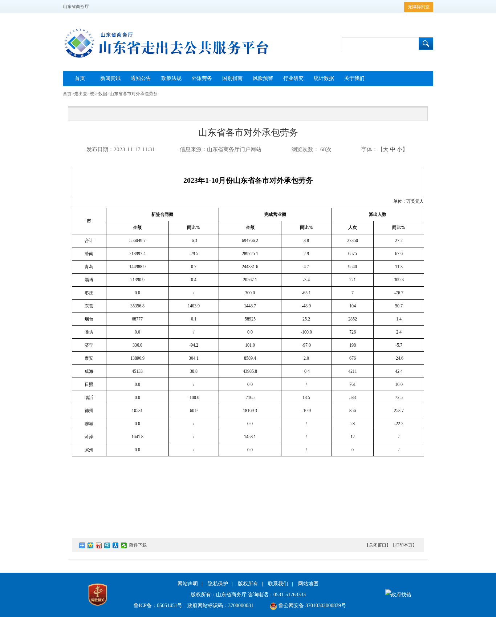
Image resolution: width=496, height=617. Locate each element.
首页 (67, 94)
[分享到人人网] (116, 545)
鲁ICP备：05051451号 (158, 605)
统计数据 (98, 93)
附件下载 (138, 545)
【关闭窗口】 (378, 545)
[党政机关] (97, 607)
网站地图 (308, 583)
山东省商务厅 (76, 6)
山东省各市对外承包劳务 (134, 93)
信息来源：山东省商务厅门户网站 (220, 149)
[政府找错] (398, 594)
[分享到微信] (124, 545)
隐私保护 (218, 583)
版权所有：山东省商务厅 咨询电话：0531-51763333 (248, 594)
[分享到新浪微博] (99, 545)
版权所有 (248, 583)
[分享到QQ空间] (91, 545)
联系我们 (278, 583)
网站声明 (188, 583)
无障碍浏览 (419, 6)
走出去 (80, 93)
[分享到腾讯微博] (107, 545)
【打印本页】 (404, 545)
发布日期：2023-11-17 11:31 (120, 149)
